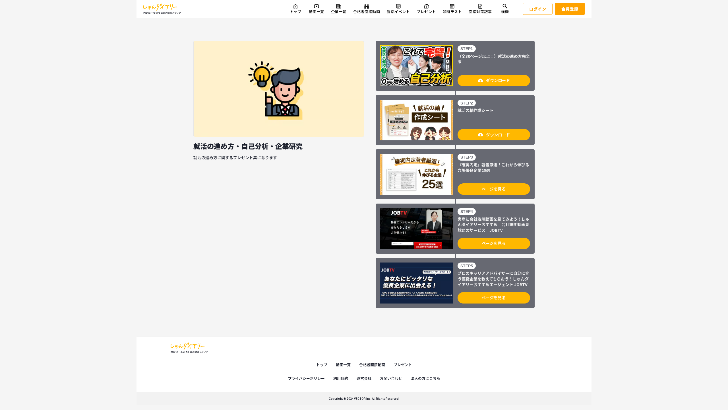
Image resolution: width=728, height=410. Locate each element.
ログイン (537, 9)
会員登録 (569, 9)
